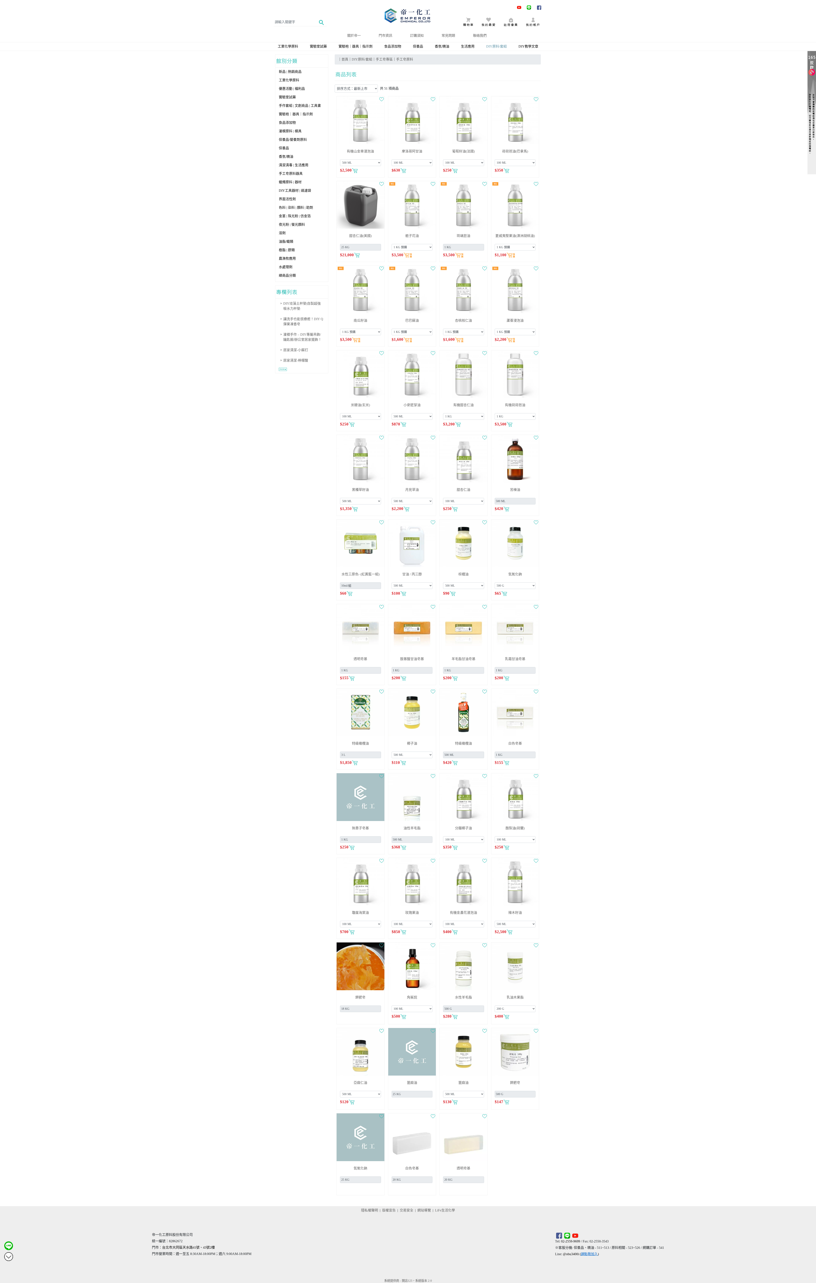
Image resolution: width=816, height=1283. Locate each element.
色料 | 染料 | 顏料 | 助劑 (296, 207)
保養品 (418, 46)
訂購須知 (417, 35)
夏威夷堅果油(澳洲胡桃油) (515, 236)
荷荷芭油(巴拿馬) (515, 151)
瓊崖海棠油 (360, 912)
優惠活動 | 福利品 (292, 88)
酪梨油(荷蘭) (515, 828)
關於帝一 (354, 35)
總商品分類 (287, 275)
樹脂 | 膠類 (287, 250)
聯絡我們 (480, 35)
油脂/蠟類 (286, 241)
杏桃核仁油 (463, 320)
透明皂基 (360, 659)
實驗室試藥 (318, 46)
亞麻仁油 (360, 1082)
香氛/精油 (442, 46)
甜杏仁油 (463, 490)
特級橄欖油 (360, 743)
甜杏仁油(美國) (360, 236)
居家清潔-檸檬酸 (295, 360)
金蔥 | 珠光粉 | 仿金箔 (295, 216)
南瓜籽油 (360, 320)
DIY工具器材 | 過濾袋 (295, 190)
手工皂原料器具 (291, 173)
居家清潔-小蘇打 (295, 350)
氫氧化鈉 (515, 574)
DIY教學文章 (528, 46)
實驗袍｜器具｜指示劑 (356, 46)
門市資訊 (385, 35)
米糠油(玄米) (360, 405)
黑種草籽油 (360, 490)
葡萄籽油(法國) (463, 151)
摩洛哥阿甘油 (412, 151)
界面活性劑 (287, 199)
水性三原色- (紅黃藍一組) (360, 574)
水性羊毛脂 (463, 997)
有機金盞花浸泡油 (463, 912)
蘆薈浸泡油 (515, 320)
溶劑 (282, 233)
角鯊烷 (412, 997)
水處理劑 (285, 267)
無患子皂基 (360, 828)
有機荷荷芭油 (515, 405)
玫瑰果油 (412, 912)
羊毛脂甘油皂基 (463, 659)
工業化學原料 (288, 46)
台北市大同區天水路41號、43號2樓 (188, 1247)
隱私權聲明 (369, 1210)
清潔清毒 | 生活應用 (293, 165)
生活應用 (468, 46)
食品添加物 (392, 46)
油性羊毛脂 (412, 828)
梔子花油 (412, 236)
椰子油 (412, 743)
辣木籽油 (515, 912)
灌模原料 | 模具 (290, 131)
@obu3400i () (581, 1254)
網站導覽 (424, 1210)
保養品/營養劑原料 (293, 139)
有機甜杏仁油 (463, 405)
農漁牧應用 (287, 258)
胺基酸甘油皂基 (412, 659)
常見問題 (448, 35)
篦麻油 (412, 1082)
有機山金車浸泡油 (360, 151)
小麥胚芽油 (412, 405)
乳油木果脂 (515, 997)
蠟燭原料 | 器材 (290, 182)
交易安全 (406, 1210)
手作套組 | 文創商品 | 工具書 (300, 105)
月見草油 (412, 490)
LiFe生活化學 (445, 1210)
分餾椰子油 (463, 828)
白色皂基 (515, 743)
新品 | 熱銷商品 (290, 71)
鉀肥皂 (360, 997)
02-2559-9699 (570, 1241)
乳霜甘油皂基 (515, 659)
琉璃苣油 (463, 236)
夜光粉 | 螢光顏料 (292, 224)
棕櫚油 (463, 574)
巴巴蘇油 (412, 320)
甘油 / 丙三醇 (412, 574)
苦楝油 (515, 490)
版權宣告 (389, 1210)
